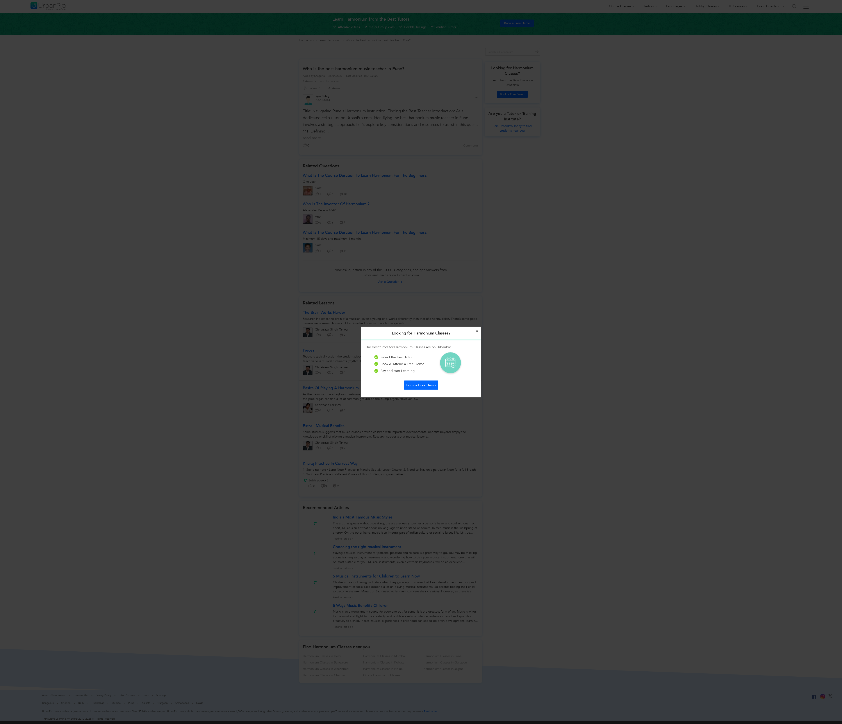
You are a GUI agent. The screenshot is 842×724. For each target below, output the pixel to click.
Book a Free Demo (421, 385)
